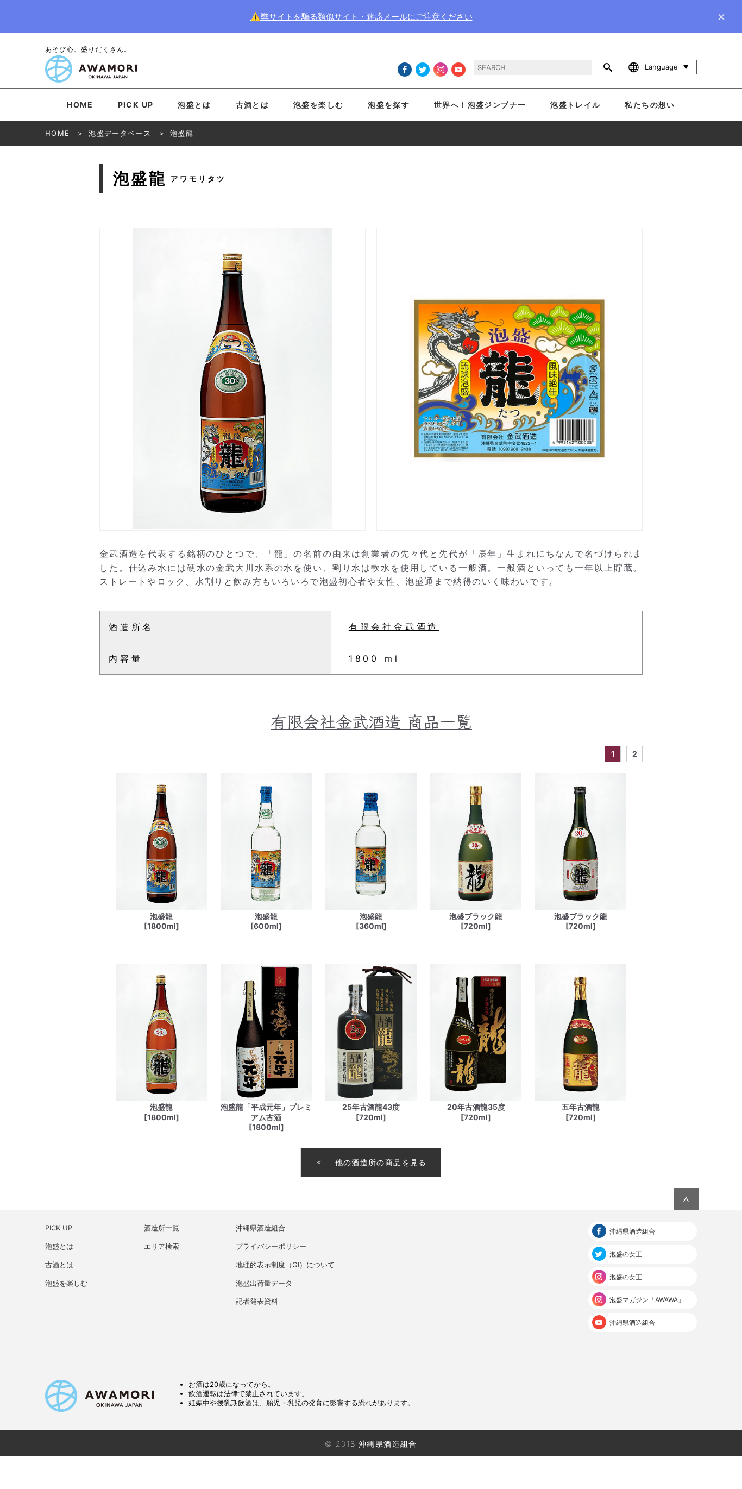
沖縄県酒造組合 (260, 1227)
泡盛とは (194, 104)
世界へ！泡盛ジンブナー (480, 104)
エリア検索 (161, 1246)
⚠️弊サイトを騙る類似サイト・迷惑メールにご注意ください (361, 16)
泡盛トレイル (575, 104)
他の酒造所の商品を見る (381, 1162)
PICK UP (136, 104)
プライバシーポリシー (271, 1246)
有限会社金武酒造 (394, 626)
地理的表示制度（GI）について (285, 1264)
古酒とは (252, 104)
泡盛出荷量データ (264, 1283)
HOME (80, 104)
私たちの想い (650, 104)
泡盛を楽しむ (318, 104)
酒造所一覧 (161, 1227)
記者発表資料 (257, 1301)
